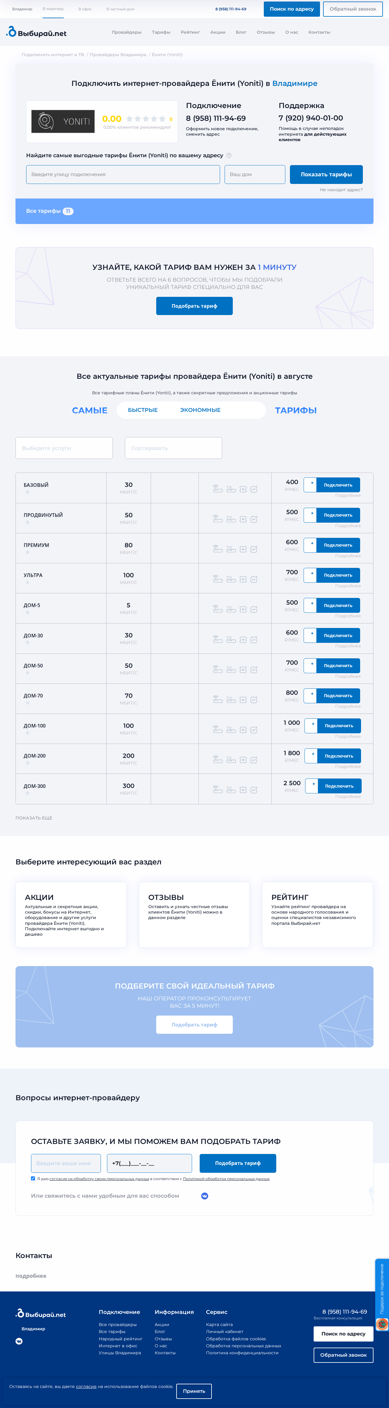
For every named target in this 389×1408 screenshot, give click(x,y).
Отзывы (266, 32)
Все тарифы (48, 211)
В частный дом (120, 9)
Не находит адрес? (341, 189)
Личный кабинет (224, 1331)
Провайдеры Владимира (118, 54)
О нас (291, 32)
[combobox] (123, 174)
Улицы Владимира (120, 1352)
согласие (86, 1386)
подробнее (30, 1275)
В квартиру (53, 8)
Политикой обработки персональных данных (226, 1178)
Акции (217, 32)
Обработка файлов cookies (236, 1339)
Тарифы (161, 32)
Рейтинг (190, 32)
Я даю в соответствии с (153, 1178)
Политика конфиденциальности (242, 1352)
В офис (85, 9)
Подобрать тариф (194, 306)
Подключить (338, 485)
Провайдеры (127, 32)
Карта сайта (219, 1324)
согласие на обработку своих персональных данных (99, 1178)
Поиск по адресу (292, 9)
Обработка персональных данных (243, 1346)
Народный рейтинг (121, 1339)
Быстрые (143, 410)
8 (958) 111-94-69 (230, 9)
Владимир (22, 9)
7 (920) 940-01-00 (311, 118)
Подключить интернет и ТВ (53, 54)
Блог (241, 32)
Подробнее (348, 495)
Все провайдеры (118, 1324)
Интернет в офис (118, 1346)
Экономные (200, 410)
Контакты (319, 32)
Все (249, 410)
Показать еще (33, 818)
